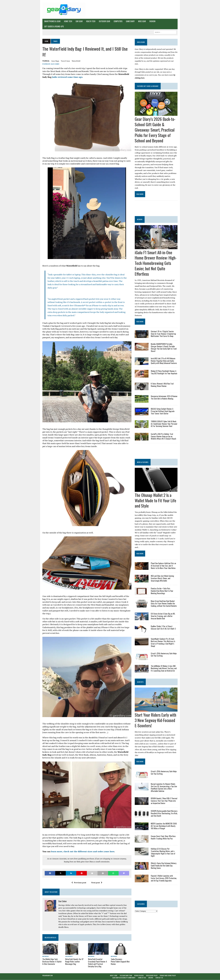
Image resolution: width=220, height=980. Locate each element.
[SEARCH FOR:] (165, 32)
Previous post (80, 882)
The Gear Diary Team (126, 975)
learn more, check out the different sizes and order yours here (82, 851)
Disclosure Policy (151, 975)
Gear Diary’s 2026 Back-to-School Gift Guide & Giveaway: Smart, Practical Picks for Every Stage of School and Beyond (155, 129)
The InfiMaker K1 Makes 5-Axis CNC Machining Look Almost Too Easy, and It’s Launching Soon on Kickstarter (164, 668)
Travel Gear (65, 61)
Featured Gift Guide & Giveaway (147, 86)
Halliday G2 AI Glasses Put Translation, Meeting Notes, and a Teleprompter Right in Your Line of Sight (163, 852)
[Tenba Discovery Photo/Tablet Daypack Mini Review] (120, 953)
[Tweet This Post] (60, 873)
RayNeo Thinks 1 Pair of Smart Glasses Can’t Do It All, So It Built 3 (163, 627)
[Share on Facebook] (50, 873)
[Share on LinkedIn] (71, 873)
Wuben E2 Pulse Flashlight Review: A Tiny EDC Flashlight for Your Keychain (164, 372)
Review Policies (139, 975)
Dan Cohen (55, 64)
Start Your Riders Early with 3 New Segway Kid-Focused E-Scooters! (155, 720)
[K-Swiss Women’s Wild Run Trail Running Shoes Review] (141, 388)
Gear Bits (68, 956)
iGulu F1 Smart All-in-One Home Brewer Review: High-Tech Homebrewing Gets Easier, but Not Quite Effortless (156, 263)
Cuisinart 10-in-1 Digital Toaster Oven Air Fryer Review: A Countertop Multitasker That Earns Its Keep (163, 334)
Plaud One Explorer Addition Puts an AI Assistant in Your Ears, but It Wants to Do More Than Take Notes (163, 565)
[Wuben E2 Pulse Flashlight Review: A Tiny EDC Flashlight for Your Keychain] (141, 376)
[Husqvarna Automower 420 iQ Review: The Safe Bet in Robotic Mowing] (141, 401)
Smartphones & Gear (52, 21)
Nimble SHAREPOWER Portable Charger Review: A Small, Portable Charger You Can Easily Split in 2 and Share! (164, 347)
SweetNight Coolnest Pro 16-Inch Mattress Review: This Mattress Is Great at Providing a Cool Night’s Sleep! (163, 642)
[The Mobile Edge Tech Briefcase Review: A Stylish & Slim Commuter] (50, 953)
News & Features (142, 462)
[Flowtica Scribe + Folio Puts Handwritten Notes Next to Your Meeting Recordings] (141, 593)
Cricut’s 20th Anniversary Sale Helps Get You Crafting (164, 654)
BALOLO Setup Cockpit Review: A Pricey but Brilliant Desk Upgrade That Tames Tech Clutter (162, 411)
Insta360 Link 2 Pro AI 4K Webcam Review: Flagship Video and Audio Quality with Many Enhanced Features (164, 361)
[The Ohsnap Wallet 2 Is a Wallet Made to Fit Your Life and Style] (156, 490)
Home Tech (68, 21)
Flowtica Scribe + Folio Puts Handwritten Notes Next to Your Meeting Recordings (162, 591)
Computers (118, 21)
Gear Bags (55, 61)
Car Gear (79, 21)
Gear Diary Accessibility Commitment (123, 978)
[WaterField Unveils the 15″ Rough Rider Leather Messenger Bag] (71, 953)
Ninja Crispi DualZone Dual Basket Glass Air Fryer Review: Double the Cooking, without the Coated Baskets (164, 603)
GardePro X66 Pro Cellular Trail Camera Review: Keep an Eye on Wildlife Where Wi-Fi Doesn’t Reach (163, 436)
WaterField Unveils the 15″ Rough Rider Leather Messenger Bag (74, 961)
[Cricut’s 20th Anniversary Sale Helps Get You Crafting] (141, 658)
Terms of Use (142, 978)
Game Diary (130, 21)
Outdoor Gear (104, 21)
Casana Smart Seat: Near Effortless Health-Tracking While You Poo (163, 837)
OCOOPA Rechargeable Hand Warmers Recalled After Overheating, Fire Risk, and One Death (164, 813)
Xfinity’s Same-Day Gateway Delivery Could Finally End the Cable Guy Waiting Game (163, 865)
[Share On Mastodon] (124, 873)
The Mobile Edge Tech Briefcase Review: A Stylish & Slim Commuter (52, 961)
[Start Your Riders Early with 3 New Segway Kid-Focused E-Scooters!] (156, 710)
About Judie (113, 975)
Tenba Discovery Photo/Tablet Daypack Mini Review (120, 961)
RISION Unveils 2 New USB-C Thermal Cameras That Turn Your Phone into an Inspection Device (164, 801)
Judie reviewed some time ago (67, 77)
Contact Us (159, 978)
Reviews (45, 956)
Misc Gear (142, 21)
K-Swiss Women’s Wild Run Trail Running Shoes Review (162, 384)
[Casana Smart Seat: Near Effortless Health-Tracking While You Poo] (141, 841)
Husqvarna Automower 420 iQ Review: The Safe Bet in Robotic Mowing (164, 397)
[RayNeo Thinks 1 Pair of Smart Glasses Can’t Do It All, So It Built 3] (141, 631)
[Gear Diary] (63, 9)
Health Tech (90, 21)
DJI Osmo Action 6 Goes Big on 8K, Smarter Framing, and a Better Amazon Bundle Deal (163, 616)
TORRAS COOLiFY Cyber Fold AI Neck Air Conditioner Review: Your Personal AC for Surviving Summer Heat (164, 424)
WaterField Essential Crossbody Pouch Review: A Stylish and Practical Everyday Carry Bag (97, 963)
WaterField (76, 61)
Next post (95, 882)
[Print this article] (103, 873)
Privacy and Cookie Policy (168, 975)
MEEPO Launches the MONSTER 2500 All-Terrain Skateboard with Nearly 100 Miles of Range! (164, 826)
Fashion (152, 21)
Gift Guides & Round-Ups (54, 26)
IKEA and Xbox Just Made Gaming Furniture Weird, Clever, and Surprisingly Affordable (162, 578)
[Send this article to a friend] (92, 873)
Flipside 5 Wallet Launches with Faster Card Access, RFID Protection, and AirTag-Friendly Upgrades (164, 878)
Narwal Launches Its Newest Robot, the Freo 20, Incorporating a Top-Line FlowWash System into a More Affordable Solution (164, 787)
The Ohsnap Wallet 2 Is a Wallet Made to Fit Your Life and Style (155, 500)
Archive (150, 978)
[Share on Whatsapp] (113, 873)
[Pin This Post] (81, 873)
